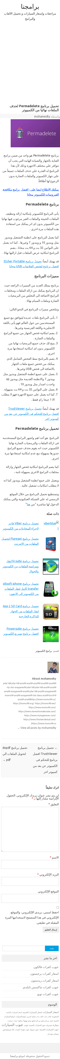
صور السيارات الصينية (37, 1025)
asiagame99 (20, 687)
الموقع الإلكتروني (48, 891)
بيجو (29, 1021)
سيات (15, 1021)
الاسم (54, 857)
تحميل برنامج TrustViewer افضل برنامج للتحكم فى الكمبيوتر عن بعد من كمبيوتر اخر (31, 413)
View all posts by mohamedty (36, 727)
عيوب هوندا (25, 1030)
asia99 (23, 683)
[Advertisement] (30, 61)
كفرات (17, 1030)
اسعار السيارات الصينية (32, 1012)
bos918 (52, 695)
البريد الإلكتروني (48, 874)
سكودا (20, 1021)
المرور (29, 1017)
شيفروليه (49, 1025)
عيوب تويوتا (34, 1030)
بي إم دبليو (45, 1021)
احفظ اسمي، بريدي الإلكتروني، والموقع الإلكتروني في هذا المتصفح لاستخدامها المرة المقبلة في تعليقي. (32, 917)
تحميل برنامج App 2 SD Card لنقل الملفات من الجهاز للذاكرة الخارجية (21, 611)
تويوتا (25, 1021)
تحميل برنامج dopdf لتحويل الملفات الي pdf (14, 753)
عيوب (26, 1025)
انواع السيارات (20, 1017)
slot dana (37, 695)
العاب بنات (47, 1017)
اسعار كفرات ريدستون (45, 980)
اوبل (51, 1021)
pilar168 (7, 683)
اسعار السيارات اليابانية (14, 1012)
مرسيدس (7, 1029)
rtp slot (10, 687)
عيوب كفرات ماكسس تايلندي (41, 987)
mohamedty (42, 116)
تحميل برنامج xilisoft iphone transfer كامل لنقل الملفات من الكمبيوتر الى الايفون (21, 588)
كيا (13, 1029)
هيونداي (50, 1034)
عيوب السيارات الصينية (49, 1029)
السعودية (55, 1017)
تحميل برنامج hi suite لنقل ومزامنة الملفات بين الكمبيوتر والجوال (21, 566)
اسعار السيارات (51, 1012)
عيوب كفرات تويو (48, 994)
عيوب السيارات (12, 1025)
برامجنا (30, 6)
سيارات (10, 1021)
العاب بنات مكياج (37, 1017)
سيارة (56, 1025)
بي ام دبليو (36, 1021)
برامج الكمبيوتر (44, 650)
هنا (28, 504)
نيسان (56, 1034)
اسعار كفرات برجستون (44, 973)
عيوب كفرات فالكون (46, 967)
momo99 (9, 695)
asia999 (36, 683)
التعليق (53, 804)
